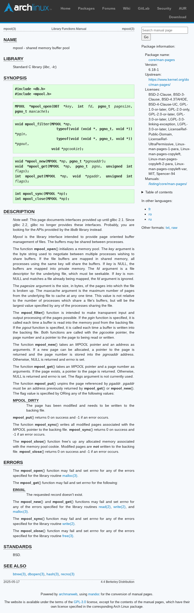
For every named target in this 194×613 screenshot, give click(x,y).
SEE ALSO (15, 565)
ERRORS (13, 462)
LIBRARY (13, 58)
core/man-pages (162, 60)
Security (164, 8)
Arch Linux (28, 8)
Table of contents (159, 192)
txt (167, 228)
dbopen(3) (36, 574)
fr (150, 209)
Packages (86, 8)
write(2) (119, 507)
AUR (182, 8)
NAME (10, 39)
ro (150, 214)
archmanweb (68, 594)
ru (150, 219)
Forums (108, 8)
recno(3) (68, 574)
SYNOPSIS (15, 77)
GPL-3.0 (80, 602)
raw (174, 228)
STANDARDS (18, 546)
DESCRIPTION (19, 211)
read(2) (105, 507)
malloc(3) (69, 476)
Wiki (126, 8)
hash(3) (52, 574)
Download (177, 17)
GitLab (144, 8)
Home (65, 8)
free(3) (67, 536)
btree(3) (19, 574)
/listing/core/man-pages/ (168, 184)
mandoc (94, 594)
